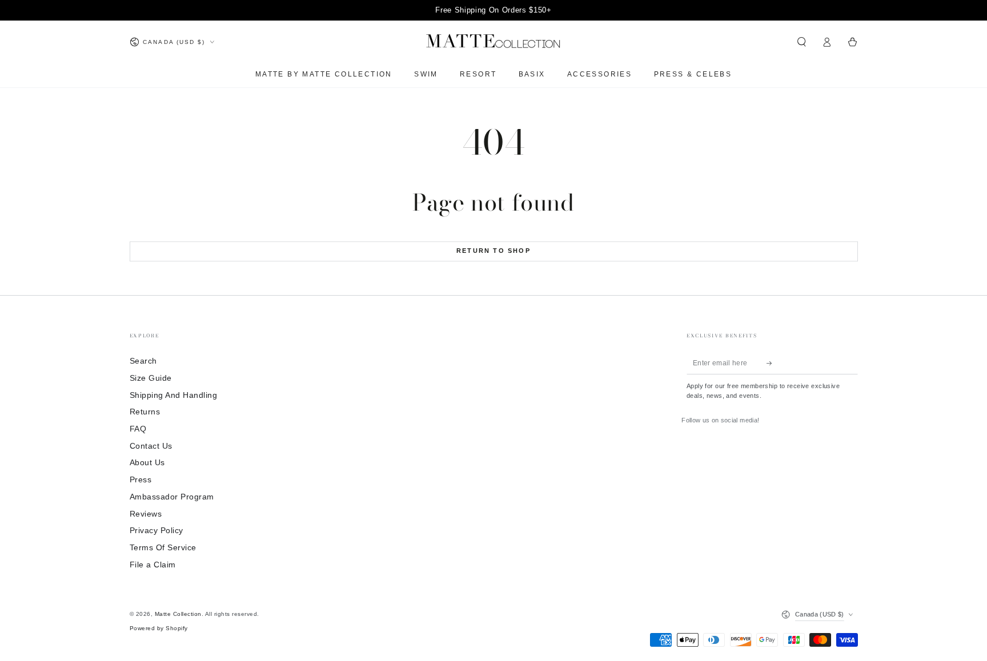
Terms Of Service (163, 547)
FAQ (138, 429)
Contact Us (151, 446)
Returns (145, 412)
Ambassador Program (172, 497)
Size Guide (151, 378)
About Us (147, 462)
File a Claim (153, 565)
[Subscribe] (772, 362)
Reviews (146, 514)
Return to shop (493, 250)
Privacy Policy (156, 530)
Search (143, 361)
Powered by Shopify (159, 628)
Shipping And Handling (174, 395)
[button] (802, 42)
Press (141, 479)
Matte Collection (178, 614)
